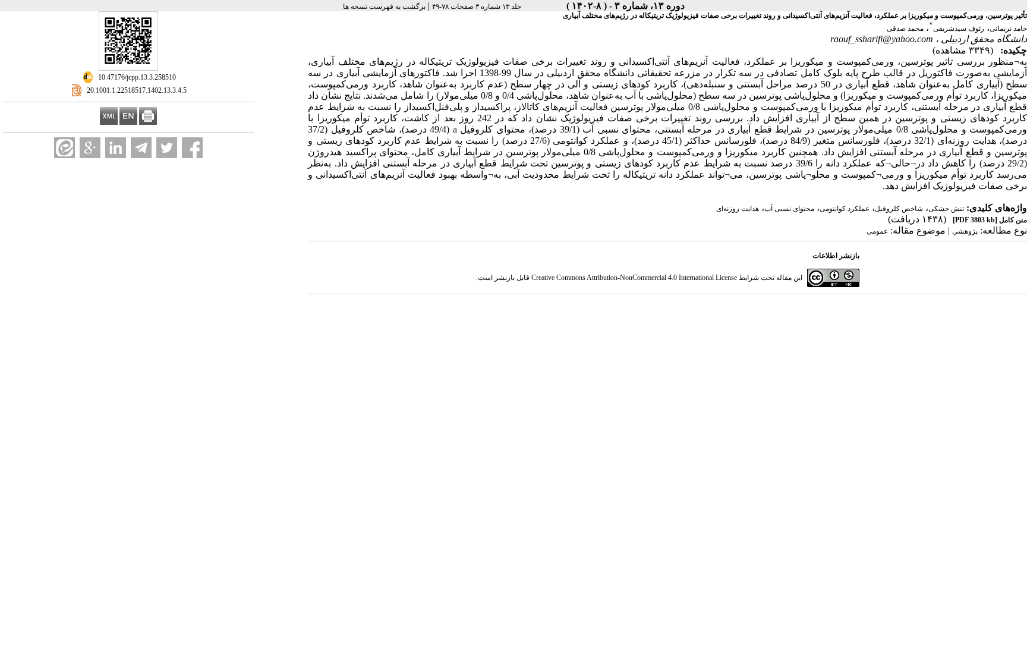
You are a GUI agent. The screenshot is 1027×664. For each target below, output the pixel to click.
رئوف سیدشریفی (958, 28)
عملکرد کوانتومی (845, 208)
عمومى (877, 231)
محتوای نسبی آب (789, 208)
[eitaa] (64, 147)
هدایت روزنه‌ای (737, 208)
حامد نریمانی (1008, 28)
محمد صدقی (905, 28)
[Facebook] (192, 147)
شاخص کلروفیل (899, 208)
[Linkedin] (115, 147)
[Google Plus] (90, 147)
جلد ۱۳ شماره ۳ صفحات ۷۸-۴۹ (476, 6)
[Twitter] (166, 147)
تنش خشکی (946, 208)
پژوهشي (965, 231)
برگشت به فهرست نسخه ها (384, 6)
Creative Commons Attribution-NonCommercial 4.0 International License (634, 277)
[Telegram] (141, 147)
